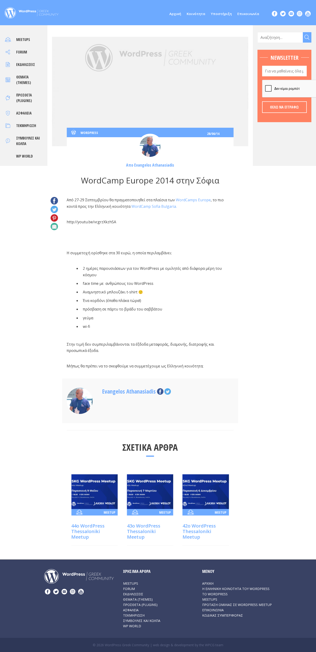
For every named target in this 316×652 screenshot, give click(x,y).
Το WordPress (215, 594)
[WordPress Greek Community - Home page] (32, 11)
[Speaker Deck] (291, 14)
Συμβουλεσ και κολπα (141, 620)
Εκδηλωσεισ (25, 64)
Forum (21, 52)
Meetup (109, 512)
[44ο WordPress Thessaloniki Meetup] (94, 491)
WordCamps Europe (193, 199)
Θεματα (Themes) (138, 599)
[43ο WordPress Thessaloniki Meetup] (150, 491)
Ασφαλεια (24, 113)
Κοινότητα (196, 13)
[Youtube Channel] (307, 14)
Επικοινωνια (213, 610)
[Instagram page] (299, 14)
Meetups (23, 39)
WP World (24, 156)
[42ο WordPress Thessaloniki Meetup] (206, 491)
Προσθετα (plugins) (140, 604)
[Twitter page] (282, 14)
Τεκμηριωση (26, 125)
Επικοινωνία (248, 13)
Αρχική (175, 13)
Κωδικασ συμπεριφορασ (222, 615)
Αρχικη (208, 583)
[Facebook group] (274, 14)
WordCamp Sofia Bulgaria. (154, 206)
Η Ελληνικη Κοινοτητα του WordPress (236, 589)
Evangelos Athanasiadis (154, 165)
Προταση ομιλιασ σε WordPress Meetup (237, 604)
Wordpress (89, 132)
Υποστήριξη (221, 13)
